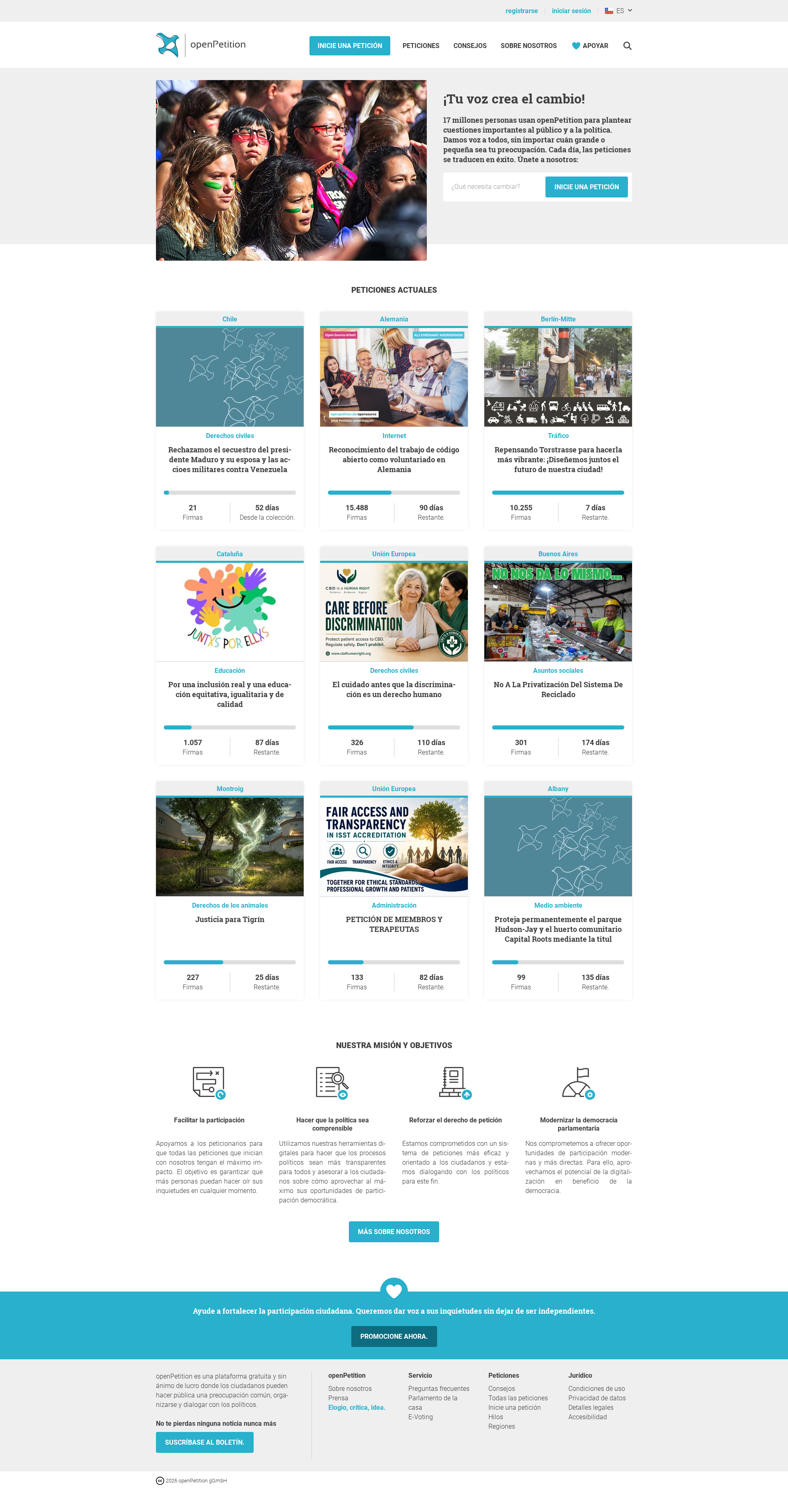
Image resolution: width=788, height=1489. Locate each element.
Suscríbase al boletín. (205, 1442)
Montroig (230, 789)
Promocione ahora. (394, 1336)
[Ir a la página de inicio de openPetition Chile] (201, 44)
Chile (229, 319)
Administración (394, 905)
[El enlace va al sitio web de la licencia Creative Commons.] (161, 1480)
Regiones (501, 1426)
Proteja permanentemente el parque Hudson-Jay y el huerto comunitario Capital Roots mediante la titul (558, 929)
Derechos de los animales (230, 905)
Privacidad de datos (597, 1398)
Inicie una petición (350, 46)
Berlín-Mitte (558, 319)
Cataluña (230, 554)
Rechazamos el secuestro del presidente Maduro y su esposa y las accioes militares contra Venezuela (229, 459)
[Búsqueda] (627, 45)
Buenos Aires (558, 554)
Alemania (394, 319)
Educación (230, 671)
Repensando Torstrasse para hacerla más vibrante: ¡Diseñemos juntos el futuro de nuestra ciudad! (558, 459)
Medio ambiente (558, 905)
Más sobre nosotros (394, 1232)
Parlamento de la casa (433, 1402)
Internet (394, 436)
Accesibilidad (587, 1417)
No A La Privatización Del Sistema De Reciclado (558, 689)
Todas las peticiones (518, 1398)
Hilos (495, 1417)
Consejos (470, 46)
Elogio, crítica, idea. (357, 1407)
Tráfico (558, 436)
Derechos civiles (230, 436)
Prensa (338, 1398)
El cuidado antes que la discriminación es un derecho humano (394, 689)
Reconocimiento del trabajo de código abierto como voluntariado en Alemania (394, 459)
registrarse (522, 11)
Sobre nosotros (529, 46)
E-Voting (420, 1417)
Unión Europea (394, 554)
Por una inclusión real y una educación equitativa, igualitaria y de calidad (229, 694)
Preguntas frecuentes (439, 1389)
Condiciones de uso (596, 1389)
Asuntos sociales (558, 671)
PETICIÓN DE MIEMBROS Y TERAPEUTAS (394, 924)
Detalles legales (591, 1407)
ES (618, 11)
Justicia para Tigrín (229, 919)
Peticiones (422, 46)
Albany (558, 789)
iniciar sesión (571, 11)
